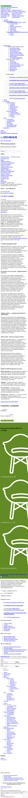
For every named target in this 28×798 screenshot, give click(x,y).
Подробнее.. (4, 212)
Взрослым (3, 132)
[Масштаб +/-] (5, 788)
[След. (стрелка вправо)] (2, 789)
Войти (2, 154)
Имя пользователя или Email (9, 146)
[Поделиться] (2, 788)
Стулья (5, 624)
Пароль (3, 151)
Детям (2, 130)
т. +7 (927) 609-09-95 (6, 6)
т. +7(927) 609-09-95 (9, 137)
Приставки (7, 630)
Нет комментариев (20, 83)
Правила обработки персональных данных (15, 649)
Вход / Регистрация (8, 753)
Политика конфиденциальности (12, 646)
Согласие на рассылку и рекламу (12, 653)
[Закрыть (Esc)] (1, 788)
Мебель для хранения (9, 627)
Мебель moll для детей (10, 638)
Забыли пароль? (5, 157)
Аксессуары (7, 629)
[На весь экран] (4, 788)
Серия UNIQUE (8, 626)
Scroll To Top (3, 759)
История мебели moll (9, 636)
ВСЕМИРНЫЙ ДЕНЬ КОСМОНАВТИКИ (13, 605)
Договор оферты (8, 648)
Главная (3, 182)
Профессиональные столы (11, 639)
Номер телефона (5, 416)
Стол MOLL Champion (7, 196)
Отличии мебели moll (9, 640)
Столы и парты (8, 623)
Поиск (17, 662)
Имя (2, 410)
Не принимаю (9, 786)
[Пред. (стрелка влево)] (1, 789)
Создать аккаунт (9, 143)
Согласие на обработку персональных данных (14, 779)
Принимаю (3, 786)
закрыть (2, 758)
